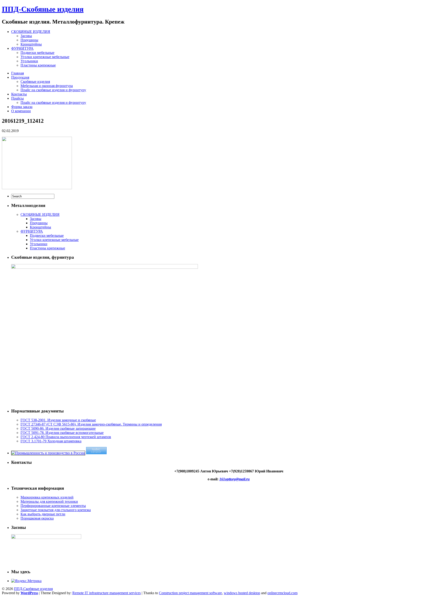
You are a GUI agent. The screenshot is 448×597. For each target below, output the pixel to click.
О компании (21, 111)
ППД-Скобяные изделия (43, 9)
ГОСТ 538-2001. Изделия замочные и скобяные (58, 420)
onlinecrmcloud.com (282, 593)
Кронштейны (31, 44)
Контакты (19, 94)
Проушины (29, 40)
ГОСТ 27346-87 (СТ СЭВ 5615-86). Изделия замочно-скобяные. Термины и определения (91, 424)
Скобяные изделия (35, 82)
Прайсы (17, 98)
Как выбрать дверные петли (43, 514)
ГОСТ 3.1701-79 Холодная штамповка (51, 441)
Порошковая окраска (37, 518)
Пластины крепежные (38, 65)
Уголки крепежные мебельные (45, 57)
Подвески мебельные (37, 53)
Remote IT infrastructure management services (106, 593)
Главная (17, 73)
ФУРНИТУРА (22, 48)
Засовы (26, 36)
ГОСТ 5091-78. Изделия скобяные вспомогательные (62, 433)
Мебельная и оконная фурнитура (47, 86)
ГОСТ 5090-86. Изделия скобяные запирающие (58, 428)
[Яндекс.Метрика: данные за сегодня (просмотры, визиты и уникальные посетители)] (26, 581)
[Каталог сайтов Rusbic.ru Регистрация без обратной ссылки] (96, 453)
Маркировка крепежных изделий (47, 497)
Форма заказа (21, 107)
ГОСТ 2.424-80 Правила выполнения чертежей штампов (66, 437)
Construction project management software (190, 593)
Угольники (29, 61)
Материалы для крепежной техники (49, 501)
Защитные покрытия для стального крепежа (56, 510)
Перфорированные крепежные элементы (53, 506)
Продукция (20, 77)
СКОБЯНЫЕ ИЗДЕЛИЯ (30, 32)
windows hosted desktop (242, 593)
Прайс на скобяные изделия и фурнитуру (53, 90)
